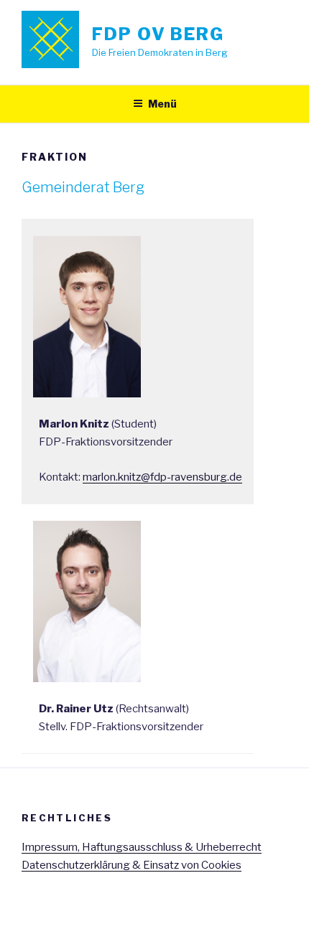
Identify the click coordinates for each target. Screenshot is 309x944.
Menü (162, 104)
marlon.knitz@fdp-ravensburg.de (162, 477)
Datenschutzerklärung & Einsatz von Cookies (131, 865)
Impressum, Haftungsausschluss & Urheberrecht (142, 847)
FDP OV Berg (158, 34)
